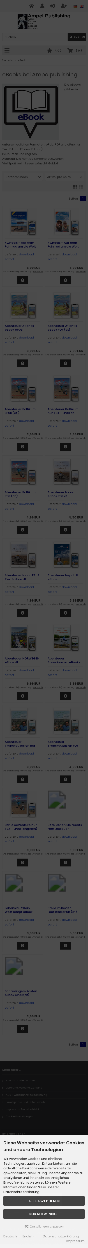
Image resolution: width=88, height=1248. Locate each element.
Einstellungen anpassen (46, 1226)
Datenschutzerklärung (61, 1236)
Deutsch (10, 1236)
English (28, 1236)
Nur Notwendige (44, 1214)
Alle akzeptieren (44, 1201)
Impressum (75, 1241)
